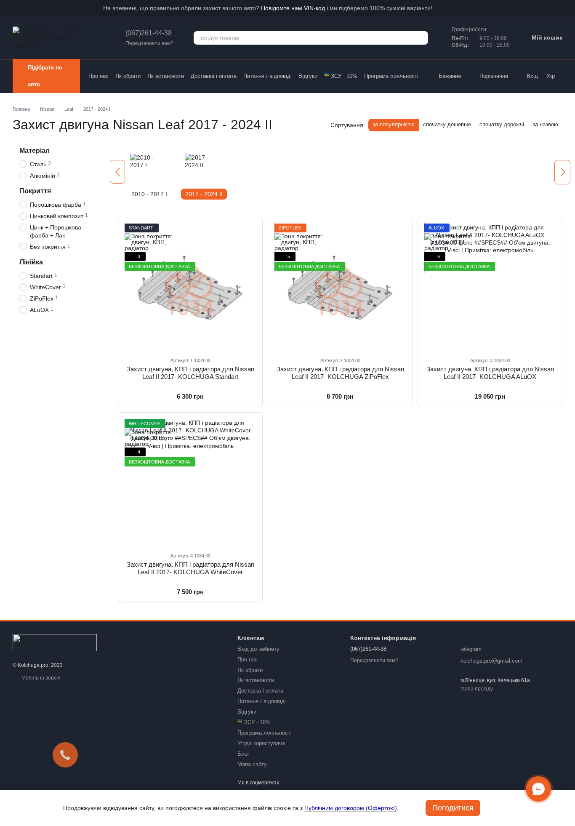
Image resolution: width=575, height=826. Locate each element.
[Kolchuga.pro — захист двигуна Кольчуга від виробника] (55, 642)
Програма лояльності (391, 76)
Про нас (98, 76)
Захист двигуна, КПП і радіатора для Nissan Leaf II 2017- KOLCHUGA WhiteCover (190, 568)
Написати (459, 8)
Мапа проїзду (477, 689)
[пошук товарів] (421, 38)
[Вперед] (562, 172)
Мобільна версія (40, 678)
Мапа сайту (252, 764)
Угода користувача (261, 743)
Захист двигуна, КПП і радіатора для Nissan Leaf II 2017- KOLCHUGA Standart (190, 372)
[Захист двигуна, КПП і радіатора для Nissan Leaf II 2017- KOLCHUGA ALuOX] (490, 287)
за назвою (545, 124)
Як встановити (165, 76)
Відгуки (307, 76)
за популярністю (394, 124)
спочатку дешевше (447, 124)
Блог (243, 754)
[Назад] (117, 172)
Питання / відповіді (267, 76)
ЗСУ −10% (340, 76)
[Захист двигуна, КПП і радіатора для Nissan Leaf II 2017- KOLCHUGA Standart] (190, 287)
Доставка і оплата (214, 76)
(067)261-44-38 (148, 33)
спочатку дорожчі (501, 124)
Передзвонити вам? (149, 43)
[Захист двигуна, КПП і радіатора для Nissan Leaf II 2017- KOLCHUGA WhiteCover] (190, 482)
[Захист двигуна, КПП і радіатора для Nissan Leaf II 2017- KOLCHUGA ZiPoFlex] (340, 287)
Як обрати (128, 76)
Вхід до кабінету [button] (258, 649)
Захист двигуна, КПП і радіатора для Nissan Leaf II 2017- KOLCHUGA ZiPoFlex (340, 372)
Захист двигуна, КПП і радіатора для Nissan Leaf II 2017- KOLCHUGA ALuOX (490, 372)
